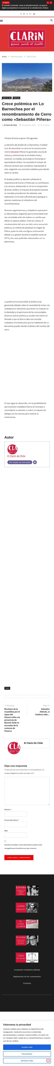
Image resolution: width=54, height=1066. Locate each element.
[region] (27, 1043)
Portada (16, 98)
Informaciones (17, 56)
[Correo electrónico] (35, 462)
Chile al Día (31, 56)
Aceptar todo (27, 1047)
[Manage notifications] (48, 1061)
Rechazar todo (27, 1060)
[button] (48, 2)
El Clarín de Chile (10, 125)
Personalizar (27, 1054)
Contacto (27, 983)
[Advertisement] (27, 273)
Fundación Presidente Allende (27, 970)
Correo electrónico (11, 820)
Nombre (7, 809)
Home (4, 56)
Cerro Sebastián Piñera (15, 152)
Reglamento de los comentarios (27, 976)
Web (6, 831)
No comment (45, 125)
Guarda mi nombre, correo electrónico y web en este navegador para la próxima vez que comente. (23, 846)
